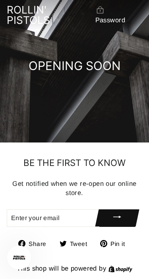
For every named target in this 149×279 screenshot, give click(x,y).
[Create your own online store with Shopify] (120, 268)
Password (110, 20)
